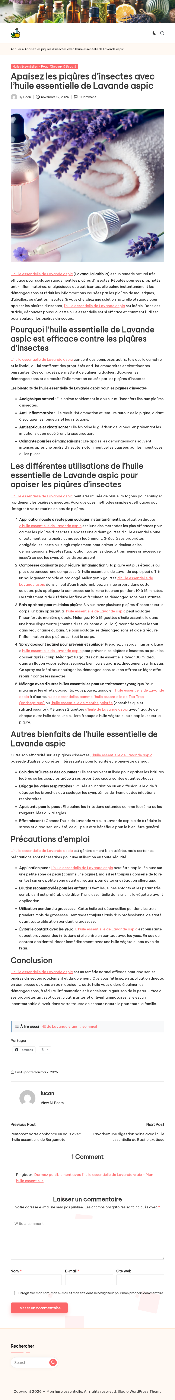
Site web (123, 1271)
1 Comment (87, 97)
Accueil (16, 49)
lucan (47, 1093)
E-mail (72, 1271)
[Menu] (144, 32)
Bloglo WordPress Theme (140, 1391)
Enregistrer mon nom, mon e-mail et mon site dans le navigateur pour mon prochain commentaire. (91, 1293)
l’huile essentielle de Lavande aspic (94, 305)
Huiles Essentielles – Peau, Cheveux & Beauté (44, 66)
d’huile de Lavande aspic (106, 709)
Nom (16, 1271)
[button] (52, 1102)
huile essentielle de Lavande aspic (52, 650)
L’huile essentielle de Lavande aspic (42, 274)
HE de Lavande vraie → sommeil (69, 1026)
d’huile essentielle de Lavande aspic (50, 525)
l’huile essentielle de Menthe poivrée (82, 703)
